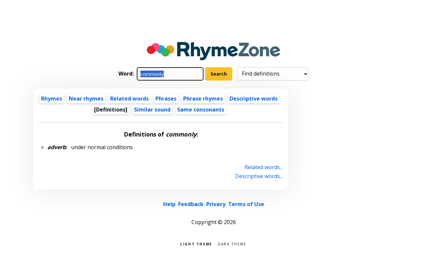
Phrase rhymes (203, 98)
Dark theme (232, 243)
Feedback (190, 204)
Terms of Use (246, 204)
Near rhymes (86, 98)
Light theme (196, 243)
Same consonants (200, 109)
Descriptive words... (259, 176)
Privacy (216, 204)
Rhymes (51, 98)
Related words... (264, 167)
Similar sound (152, 109)
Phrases (165, 98)
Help (169, 204)
